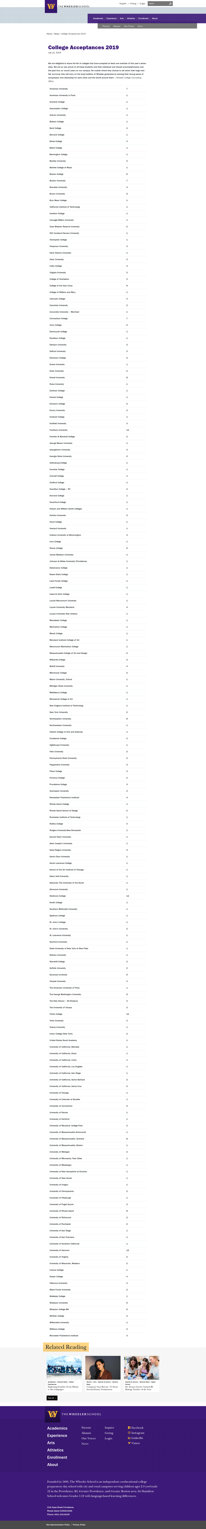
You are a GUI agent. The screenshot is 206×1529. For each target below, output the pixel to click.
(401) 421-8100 (62, 1514)
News (56, 34)
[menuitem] (123, 3)
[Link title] (67, 6)
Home (49, 34)
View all (51, 1398)
